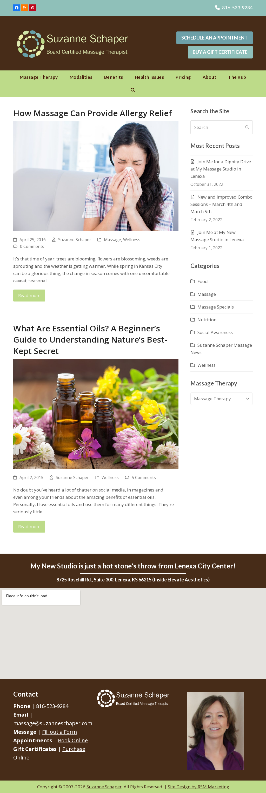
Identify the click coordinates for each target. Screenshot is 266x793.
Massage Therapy (212, 399)
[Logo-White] (133, 698)
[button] (132, 90)
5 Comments (144, 477)
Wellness (131, 240)
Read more (29, 295)
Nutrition (206, 320)
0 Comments (32, 246)
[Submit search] (247, 127)
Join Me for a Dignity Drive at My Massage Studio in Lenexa (220, 169)
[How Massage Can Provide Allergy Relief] (95, 176)
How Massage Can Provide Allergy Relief (92, 113)
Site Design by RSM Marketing (198, 787)
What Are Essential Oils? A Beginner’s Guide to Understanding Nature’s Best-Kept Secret (90, 339)
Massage (112, 240)
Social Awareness (215, 332)
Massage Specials (215, 307)
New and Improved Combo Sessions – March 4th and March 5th (221, 204)
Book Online (73, 740)
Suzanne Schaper (74, 240)
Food (202, 281)
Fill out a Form (59, 731)
